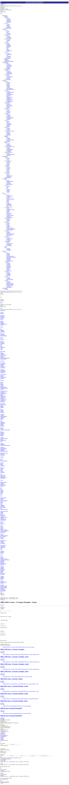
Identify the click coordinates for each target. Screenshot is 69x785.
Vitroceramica (9, 54)
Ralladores (9, 107)
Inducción (8, 57)
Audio (1, 480)
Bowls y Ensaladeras (10, 198)
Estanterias (9, 274)
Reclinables (9, 258)
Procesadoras (2, 401)
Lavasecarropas (7, 68)
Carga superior (2, 363)
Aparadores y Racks (10, 256)
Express (8, 86)
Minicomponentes (10, 181)
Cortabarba (9, 151)
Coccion (4, 29)
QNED (8, 191)
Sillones (8, 255)
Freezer (1, 319)
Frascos (8, 212)
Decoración (2, 523)
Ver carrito (2, 770)
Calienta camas (9, 175)
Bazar (4, 193)
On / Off (1, 462)
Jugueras (8, 119)
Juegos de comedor (10, 283)
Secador (1, 431)
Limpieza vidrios (3, 397)
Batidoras (2, 407)
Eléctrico (8, 40)
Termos (8, 130)
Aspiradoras (9, 95)
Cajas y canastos (10, 243)
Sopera (8, 106)
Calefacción (2, 472)
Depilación (9, 133)
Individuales (9, 204)
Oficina (1, 579)
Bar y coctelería (9, 205)
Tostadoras (9, 123)
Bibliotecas (2, 562)
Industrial (2, 364)
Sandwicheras (9, 124)
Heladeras (2, 313)
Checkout (2, 775)
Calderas (8, 210)
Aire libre (6, 59)
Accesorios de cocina (4, 509)
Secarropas (2, 367)
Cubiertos (2, 498)
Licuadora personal (10, 117)
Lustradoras (9, 101)
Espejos (8, 227)
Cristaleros (9, 286)
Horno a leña (7, 60)
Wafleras (8, 126)
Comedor (2, 583)
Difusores (8, 220)
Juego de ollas (9, 213)
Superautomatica (10, 88)
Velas (8, 221)
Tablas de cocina (10, 217)
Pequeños (4, 80)
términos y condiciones (7, 758)
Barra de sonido (9, 184)
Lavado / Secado (5, 62)
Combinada (2, 330)
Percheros (8, 275)
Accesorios (9, 93)
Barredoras (2, 398)
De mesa (8, 77)
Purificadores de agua (10, 154)
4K (7, 188)
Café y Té (8, 199)
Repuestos (8, 155)
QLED (8, 192)
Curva (8, 51)
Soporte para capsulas (10, 233)
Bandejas (8, 232)
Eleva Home (2, 599)
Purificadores (9, 50)
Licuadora (8, 116)
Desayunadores (9, 287)
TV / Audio (5, 178)
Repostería (9, 216)
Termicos (8, 235)
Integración (9, 45)
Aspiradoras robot (10, 100)
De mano (8, 112)
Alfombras (9, 249)
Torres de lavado (7, 79)
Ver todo (8, 18)
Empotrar (8, 83)
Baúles (8, 269)
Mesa (1, 495)
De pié (8, 169)
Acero (8, 159)
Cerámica (8, 138)
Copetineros (9, 203)
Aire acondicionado (3, 460)
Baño (1, 549)
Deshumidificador (8, 177)
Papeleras (8, 239)
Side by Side (9, 19)
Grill (7, 122)
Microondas (2, 331)
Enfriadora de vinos (8, 28)
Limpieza (2, 389)
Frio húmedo (9, 21)
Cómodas (8, 267)
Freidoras (6, 135)
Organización (2, 543)
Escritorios (9, 278)
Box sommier (9, 270)
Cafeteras (2, 380)
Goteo (8, 84)
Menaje (8, 211)
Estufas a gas (9, 176)
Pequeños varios (7, 141)
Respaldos (8, 265)
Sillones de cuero (3, 563)
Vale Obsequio (5, 288)
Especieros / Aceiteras (10, 209)
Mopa (8, 96)
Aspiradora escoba (10, 94)
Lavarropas (2, 360)
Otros (8, 174)
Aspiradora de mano (10, 92)
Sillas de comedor (10, 285)
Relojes (8, 224)
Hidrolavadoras (9, 97)
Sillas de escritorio (10, 279)
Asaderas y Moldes (10, 215)
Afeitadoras (9, 148)
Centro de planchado (10, 139)
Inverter (1, 463)
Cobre (8, 160)
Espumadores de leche (11, 89)
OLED (8, 189)
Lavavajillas (2, 372)
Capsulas (8, 87)
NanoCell (8, 190)
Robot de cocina (9, 105)
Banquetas (8, 282)
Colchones (9, 264)
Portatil (1, 464)
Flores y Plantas (9, 229)
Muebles (4, 251)
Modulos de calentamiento (9, 61)
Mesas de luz (9, 266)
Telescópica (9, 46)
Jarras (8, 206)
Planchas (1, 435)
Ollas (1, 441)
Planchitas (8, 134)
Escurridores (9, 244)
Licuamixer (9, 115)
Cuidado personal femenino (5, 429)
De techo (8, 171)
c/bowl (8, 110)
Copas (8, 202)
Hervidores (2, 425)
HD (7, 187)
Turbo (8, 170)
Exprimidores (9, 118)
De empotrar (9, 37)
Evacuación (9, 71)
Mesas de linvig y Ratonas (11, 257)
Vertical (8, 25)
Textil (6, 246)
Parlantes (8, 182)
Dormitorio (2, 564)
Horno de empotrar (3, 335)
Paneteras (8, 125)
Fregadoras (9, 98)
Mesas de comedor (10, 284)
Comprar (6, 289)
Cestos (8, 225)
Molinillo (8, 85)
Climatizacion (5, 156)
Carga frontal (9, 65)
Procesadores (9, 104)
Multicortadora (9, 150)
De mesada (9, 36)
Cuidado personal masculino (5, 445)
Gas (7, 32)
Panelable (8, 20)
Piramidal (8, 44)
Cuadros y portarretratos (4, 530)
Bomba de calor (9, 73)
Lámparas (8, 226)
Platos (8, 200)
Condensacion (9, 72)
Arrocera (8, 144)
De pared (8, 168)
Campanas (2, 339)
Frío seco (8, 22)
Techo (8, 49)
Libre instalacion (10, 76)
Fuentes (8, 197)
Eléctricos (8, 129)
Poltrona (8, 254)
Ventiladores (2, 465)
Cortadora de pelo (10, 149)
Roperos (8, 268)
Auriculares (9, 183)
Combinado (9, 56)
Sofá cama (8, 259)
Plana (8, 47)
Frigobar (6, 16)
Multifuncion (9, 145)
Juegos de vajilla (3, 497)
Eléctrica (8, 33)
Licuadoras (2, 412)
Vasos (8, 201)
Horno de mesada (8, 58)
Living (1, 554)
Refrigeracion (5, 15)
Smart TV (2, 486)
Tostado (1, 419)
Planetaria (8, 111)
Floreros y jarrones (3, 529)
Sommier (8, 263)
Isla (7, 48)
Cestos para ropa (10, 238)
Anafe (1, 349)
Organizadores (9, 245)
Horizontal (9, 27)
